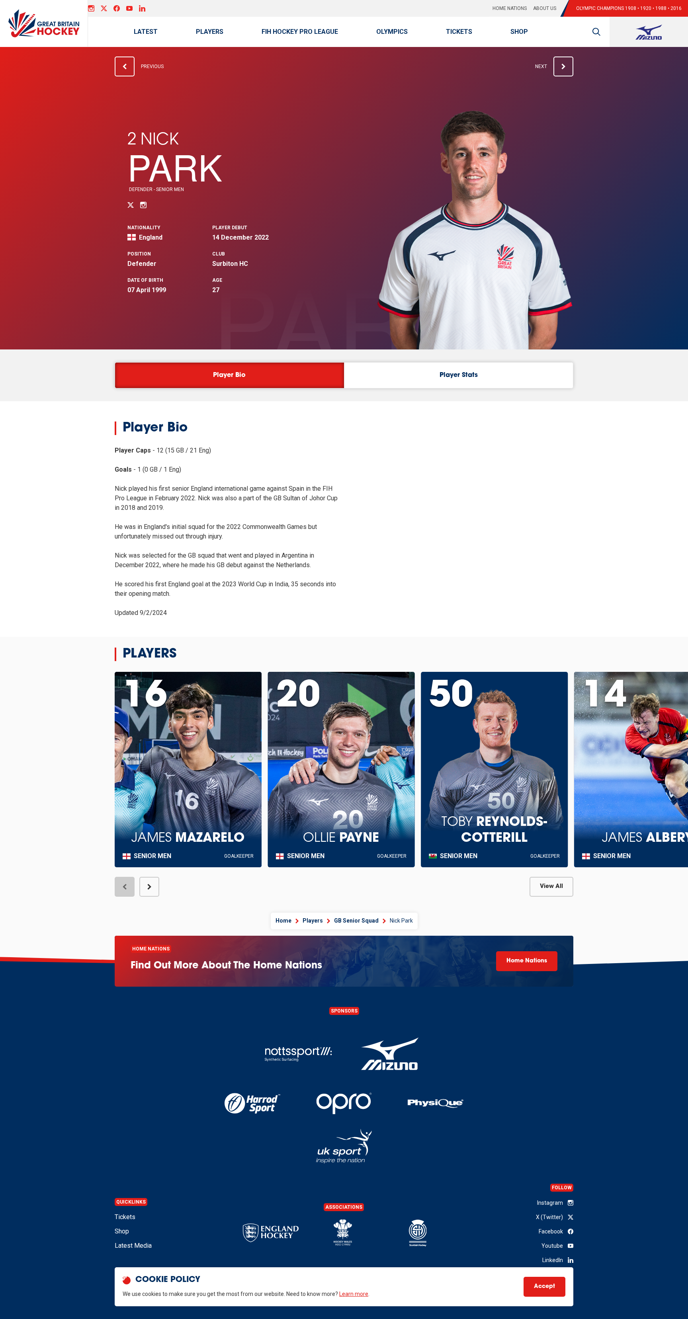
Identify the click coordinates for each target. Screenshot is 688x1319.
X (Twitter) (549, 1217)
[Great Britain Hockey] (44, 23)
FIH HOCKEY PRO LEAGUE (300, 31)
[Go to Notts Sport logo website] (298, 1054)
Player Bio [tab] (229, 375)
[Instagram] (143, 205)
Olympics (392, 31)
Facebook (551, 1231)
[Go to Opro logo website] (344, 1103)
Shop (519, 31)
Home (283, 920)
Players (209, 31)
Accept (544, 1287)
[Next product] (149, 887)
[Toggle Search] (596, 32)
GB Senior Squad (356, 920)
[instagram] (91, 8)
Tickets (459, 31)
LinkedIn (552, 1260)
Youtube (552, 1246)
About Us (544, 8)
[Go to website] (390, 1054)
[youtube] (129, 8)
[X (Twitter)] (104, 8)
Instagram (550, 1203)
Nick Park (401, 920)
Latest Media (133, 1245)
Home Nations (510, 8)
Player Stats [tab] (459, 375)
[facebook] (116, 8)
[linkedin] (142, 8)
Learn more (353, 1294)
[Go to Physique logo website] (435, 1103)
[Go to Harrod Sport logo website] (252, 1103)
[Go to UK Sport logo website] (344, 1146)
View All (551, 887)
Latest (146, 31)
